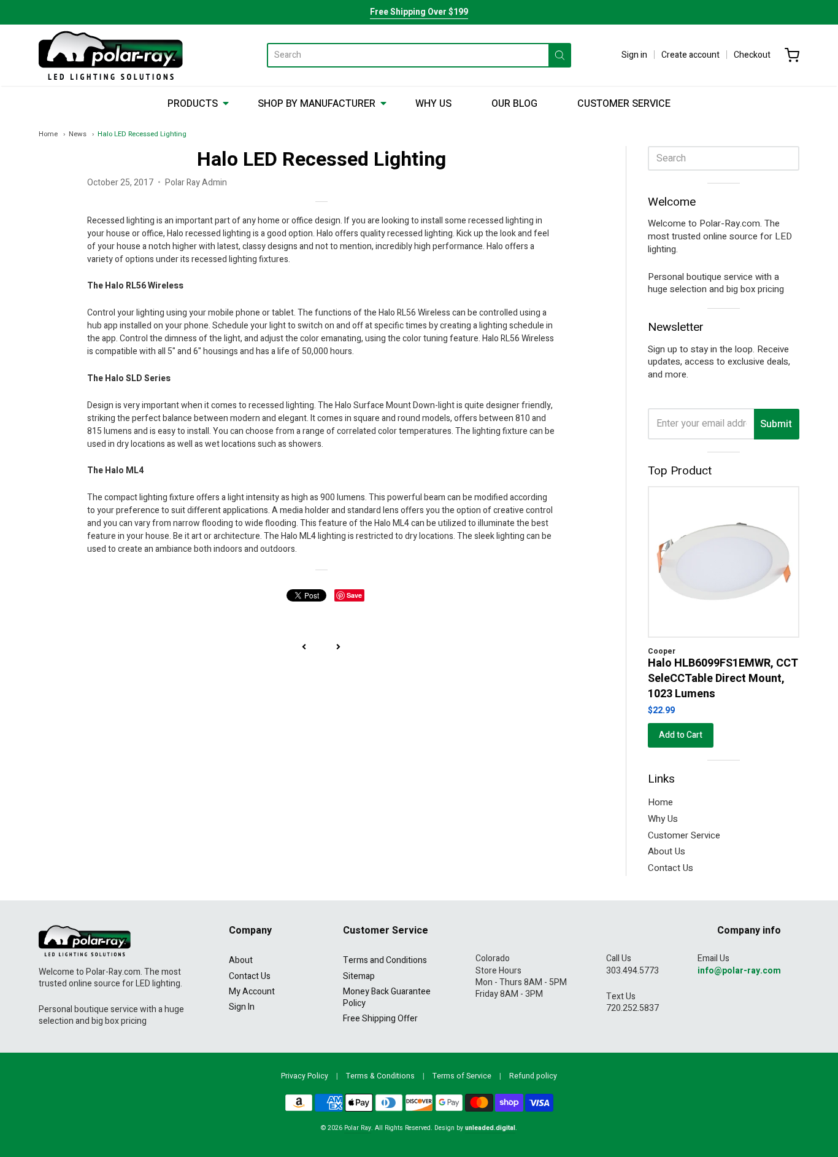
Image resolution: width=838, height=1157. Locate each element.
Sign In (242, 1006)
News (77, 134)
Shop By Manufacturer (316, 103)
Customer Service (624, 103)
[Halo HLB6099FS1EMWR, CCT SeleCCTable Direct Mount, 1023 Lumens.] (723, 562)
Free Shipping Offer (380, 1018)
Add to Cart (680, 735)
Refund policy (533, 1076)
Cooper (661, 651)
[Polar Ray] (111, 55)
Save (354, 595)
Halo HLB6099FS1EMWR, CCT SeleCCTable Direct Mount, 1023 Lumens (723, 678)
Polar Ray (357, 1127)
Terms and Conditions (385, 960)
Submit (776, 424)
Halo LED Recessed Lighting (142, 134)
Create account (690, 54)
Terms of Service (461, 1076)
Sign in (634, 54)
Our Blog (514, 103)
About (241, 960)
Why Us (433, 103)
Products (192, 103)
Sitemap (359, 976)
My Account (252, 991)
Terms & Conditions (380, 1076)
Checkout (752, 54)
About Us (666, 851)
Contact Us (670, 868)
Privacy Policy (304, 1076)
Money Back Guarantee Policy (387, 997)
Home (48, 134)
